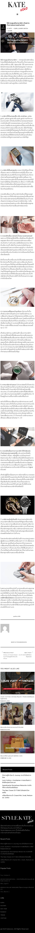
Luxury (20, 28)
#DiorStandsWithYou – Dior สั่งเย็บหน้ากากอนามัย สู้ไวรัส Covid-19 (17, 880)
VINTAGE (3, 918)
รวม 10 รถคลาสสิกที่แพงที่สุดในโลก (25, 656)
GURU (2, 903)
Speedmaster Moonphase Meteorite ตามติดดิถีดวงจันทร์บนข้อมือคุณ (17, 786)
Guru (16, 28)
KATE (10, 28)
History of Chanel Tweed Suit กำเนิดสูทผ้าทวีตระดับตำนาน (10, 656)
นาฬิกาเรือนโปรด (6, 597)
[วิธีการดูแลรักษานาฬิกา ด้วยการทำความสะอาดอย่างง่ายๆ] (17, 41)
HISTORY (3, 906)
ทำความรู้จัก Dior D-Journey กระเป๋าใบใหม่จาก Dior (16, 776)
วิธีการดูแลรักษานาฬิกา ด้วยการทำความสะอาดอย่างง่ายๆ (18, 24)
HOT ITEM (3, 909)
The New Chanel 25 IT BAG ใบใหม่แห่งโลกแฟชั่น (15, 791)
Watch (26, 28)
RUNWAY (3, 912)
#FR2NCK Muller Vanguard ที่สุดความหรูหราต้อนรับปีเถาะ (17, 888)
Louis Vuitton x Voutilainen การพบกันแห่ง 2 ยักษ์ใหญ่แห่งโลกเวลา (16, 781)
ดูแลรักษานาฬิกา (17, 616)
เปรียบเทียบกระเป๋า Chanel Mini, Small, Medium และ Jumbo (17, 796)
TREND (2, 915)
